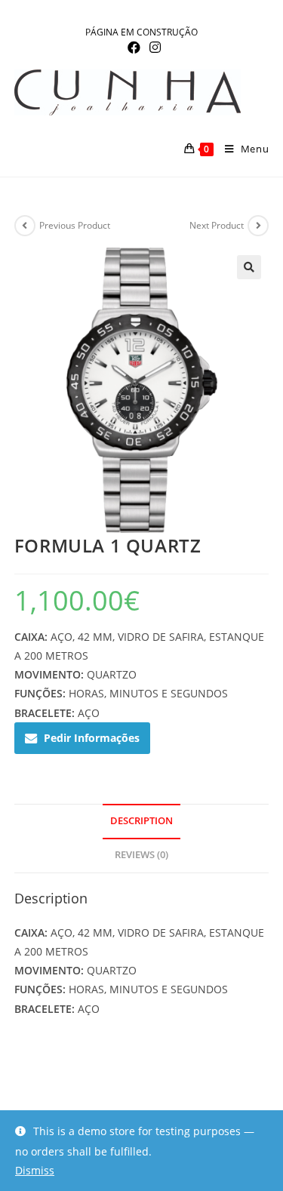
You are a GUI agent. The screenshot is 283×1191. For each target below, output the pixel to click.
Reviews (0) (141, 854)
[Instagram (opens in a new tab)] (153, 47)
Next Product (216, 225)
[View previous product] (24, 225)
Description (141, 820)
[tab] (141, 822)
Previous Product (74, 225)
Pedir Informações (92, 738)
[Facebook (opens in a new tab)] (134, 47)
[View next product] (258, 225)
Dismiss (34, 1170)
